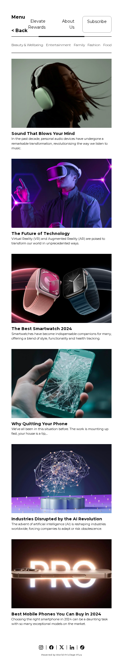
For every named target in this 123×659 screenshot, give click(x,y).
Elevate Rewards (36, 24)
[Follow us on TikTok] (82, 647)
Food (107, 45)
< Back (19, 30)
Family (79, 45)
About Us (68, 24)
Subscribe (97, 21)
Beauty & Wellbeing (27, 45)
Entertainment (58, 45)
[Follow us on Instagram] (41, 647)
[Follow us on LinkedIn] (72, 647)
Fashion (94, 45)
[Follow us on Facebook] (51, 647)
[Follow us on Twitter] (61, 647)
